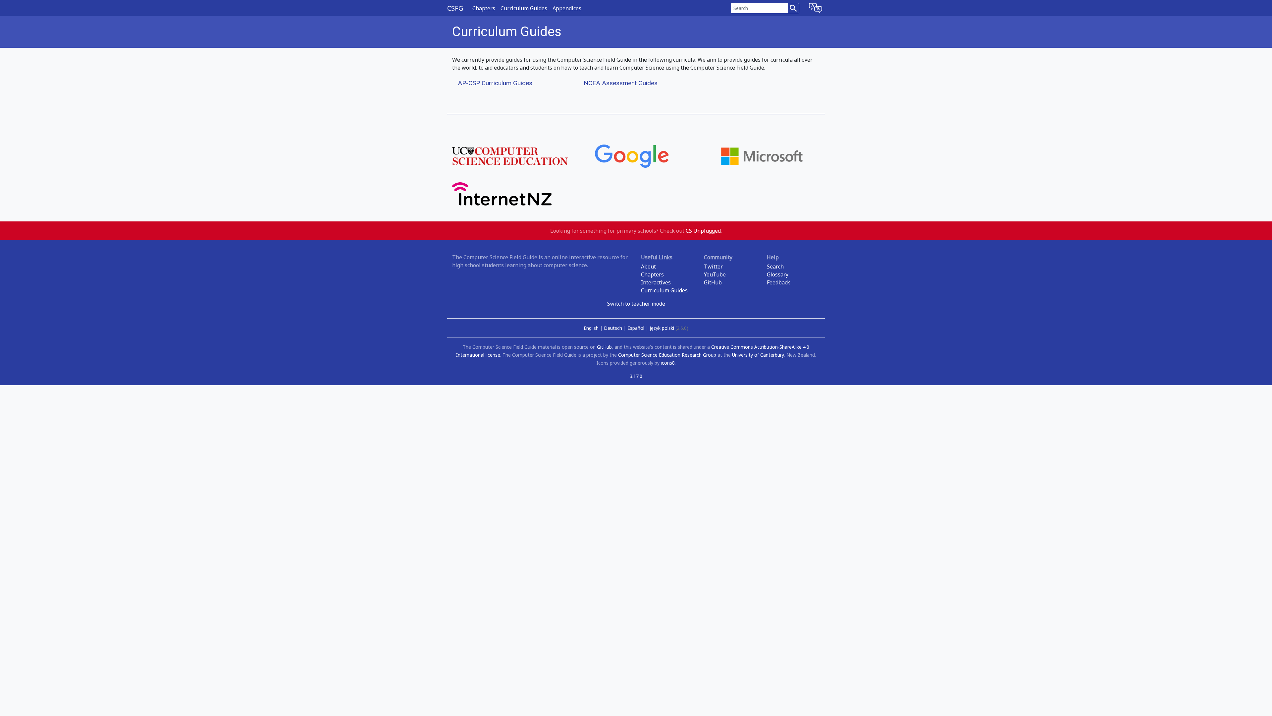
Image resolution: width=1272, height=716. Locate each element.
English (592, 328)
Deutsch (613, 328)
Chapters (483, 8)
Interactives (656, 282)
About (648, 266)
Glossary (777, 274)
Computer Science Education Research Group (667, 355)
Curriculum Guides (524, 8)
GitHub (713, 282)
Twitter (713, 266)
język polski (669, 328)
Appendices (567, 8)
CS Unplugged (703, 230)
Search (775, 266)
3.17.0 (636, 376)
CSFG (455, 8)
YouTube (715, 274)
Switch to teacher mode (636, 303)
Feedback (778, 282)
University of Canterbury (758, 355)
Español (636, 328)
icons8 (668, 363)
